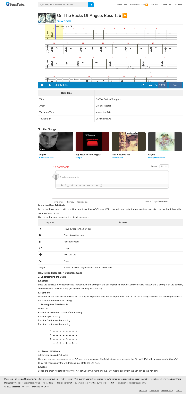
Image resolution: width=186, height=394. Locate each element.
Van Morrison (117, 157)
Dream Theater (64, 21)
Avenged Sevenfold (156, 157)
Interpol (79, 157)
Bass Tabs (122, 4)
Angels (42, 154)
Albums (154, 4)
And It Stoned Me (121, 154)
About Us (143, 390)
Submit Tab (166, 4)
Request (178, 4)
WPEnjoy (45, 387)
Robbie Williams (46, 157)
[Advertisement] (17, 53)
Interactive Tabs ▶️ (139, 4)
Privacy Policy (167, 390)
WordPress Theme (30, 387)
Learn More (176, 379)
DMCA (179, 390)
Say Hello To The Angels (88, 154)
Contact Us (154, 390)
